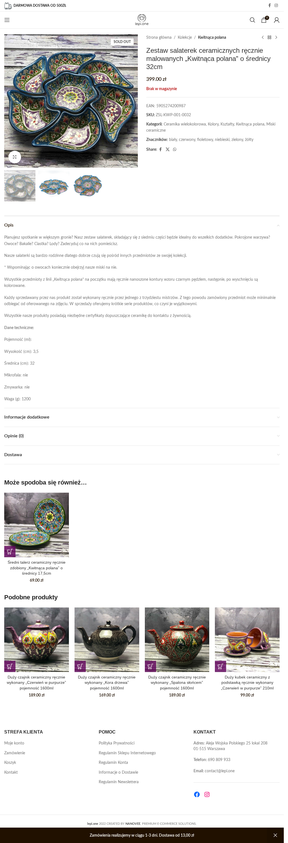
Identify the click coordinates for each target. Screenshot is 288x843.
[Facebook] (197, 794)
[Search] (252, 20)
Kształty (227, 124)
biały (173, 140)
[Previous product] (262, 37)
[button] (9, 551)
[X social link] (167, 150)
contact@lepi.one (220, 771)
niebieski (222, 140)
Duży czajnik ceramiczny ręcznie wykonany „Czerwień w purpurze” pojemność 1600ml (36, 682)
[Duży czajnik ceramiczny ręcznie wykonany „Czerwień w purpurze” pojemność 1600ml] (36, 639)
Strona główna (159, 38)
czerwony (187, 140)
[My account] (276, 20)
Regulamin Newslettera (119, 782)
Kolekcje (185, 38)
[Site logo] (142, 20)
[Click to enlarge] (14, 157)
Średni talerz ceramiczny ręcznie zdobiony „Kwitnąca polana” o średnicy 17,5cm (37, 567)
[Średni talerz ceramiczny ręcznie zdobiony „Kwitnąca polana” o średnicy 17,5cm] (36, 525)
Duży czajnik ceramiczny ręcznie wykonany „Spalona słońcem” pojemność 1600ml (177, 682)
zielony (237, 140)
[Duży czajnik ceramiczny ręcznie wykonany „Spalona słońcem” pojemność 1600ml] (177, 639)
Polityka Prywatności (116, 743)
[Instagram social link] (276, 6)
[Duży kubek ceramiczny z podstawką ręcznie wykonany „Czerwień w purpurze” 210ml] (247, 639)
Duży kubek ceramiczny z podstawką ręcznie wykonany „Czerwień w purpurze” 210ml (247, 682)
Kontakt (11, 773)
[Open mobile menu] (7, 20)
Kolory (213, 124)
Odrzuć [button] (275, 835)
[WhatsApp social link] (174, 150)
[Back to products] (269, 37)
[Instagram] (207, 794)
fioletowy (205, 140)
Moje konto (14, 743)
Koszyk (10, 763)
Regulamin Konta (113, 763)
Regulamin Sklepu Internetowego (127, 753)
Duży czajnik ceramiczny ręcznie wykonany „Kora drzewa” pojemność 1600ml (107, 682)
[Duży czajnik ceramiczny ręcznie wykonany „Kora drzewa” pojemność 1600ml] (107, 639)
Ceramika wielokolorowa (185, 124)
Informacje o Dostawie (118, 773)
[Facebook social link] (269, 6)
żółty (249, 140)
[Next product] (276, 37)
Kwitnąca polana (212, 38)
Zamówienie (14, 753)
